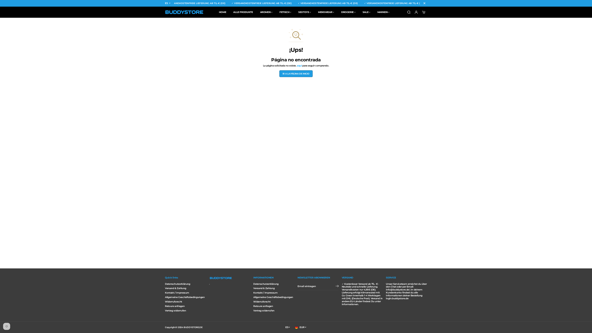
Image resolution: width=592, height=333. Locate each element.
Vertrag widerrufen (175, 310)
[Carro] (423, 12)
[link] (229, 278)
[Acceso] (416, 12)
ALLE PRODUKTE (243, 12)
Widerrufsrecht (173, 301)
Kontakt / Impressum (177, 292)
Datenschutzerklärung (177, 284)
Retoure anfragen (175, 306)
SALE (366, 12)
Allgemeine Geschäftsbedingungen (185, 297)
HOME (222, 12)
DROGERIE (347, 12)
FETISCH (285, 12)
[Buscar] (408, 12)
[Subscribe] (337, 286)
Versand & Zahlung (175, 288)
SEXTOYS (304, 12)
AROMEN (265, 12)
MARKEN (382, 12)
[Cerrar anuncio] (424, 3)
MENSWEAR (325, 12)
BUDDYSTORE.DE (193, 327)
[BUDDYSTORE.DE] (184, 12)
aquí (299, 65)
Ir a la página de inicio (296, 73)
